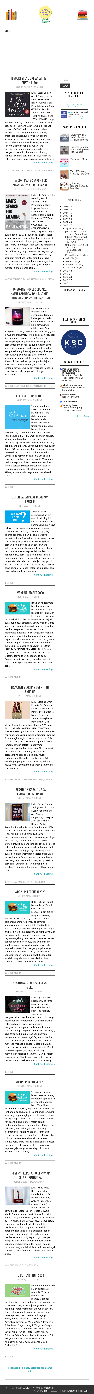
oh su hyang (30, 881)
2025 (66, 209)
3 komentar (38, 302)
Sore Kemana (69, 401)
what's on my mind (72, 385)
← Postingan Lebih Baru (17, 1367)
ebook (20, 170)
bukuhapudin (28, 1387)
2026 (66, 206)
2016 (66, 280)
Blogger (49, 1387)
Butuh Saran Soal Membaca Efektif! (30, 499)
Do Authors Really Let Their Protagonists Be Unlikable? (72, 378)
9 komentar (37, 1279)
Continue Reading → (44, 162)
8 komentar (38, 400)
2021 (66, 222)
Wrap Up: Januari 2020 (30, 1081)
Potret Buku (69, 394)
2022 (66, 219)
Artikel (10, 386)
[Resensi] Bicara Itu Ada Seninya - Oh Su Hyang (30, 791)
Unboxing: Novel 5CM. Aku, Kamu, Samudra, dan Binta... (76, 248)
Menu (7, 31)
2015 (66, 283)
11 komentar (36, 505)
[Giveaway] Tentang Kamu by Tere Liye (79, 186)
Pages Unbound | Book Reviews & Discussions (71, 370)
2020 (66, 225)
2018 (66, 273)
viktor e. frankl (48, 279)
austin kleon (12, 170)
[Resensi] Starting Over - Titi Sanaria (30, 689)
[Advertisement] (47, 53)
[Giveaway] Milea (79, 159)
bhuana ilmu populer (15, 881)
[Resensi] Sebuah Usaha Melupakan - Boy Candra (79, 149)
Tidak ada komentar (38, 189)
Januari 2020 (72, 267)
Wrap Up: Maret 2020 (30, 592)
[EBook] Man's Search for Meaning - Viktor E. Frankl (30, 182)
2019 (66, 270)
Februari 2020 (73, 264)
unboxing (49, 386)
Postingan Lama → (45, 1367)
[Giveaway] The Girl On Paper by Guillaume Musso (79, 137)
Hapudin (70, 112)
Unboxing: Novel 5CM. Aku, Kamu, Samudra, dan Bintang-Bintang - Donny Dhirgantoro (30, 293)
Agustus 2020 (73, 228)
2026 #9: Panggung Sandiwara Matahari (72, 409)
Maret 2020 (72, 261)
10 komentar (38, 86)
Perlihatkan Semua (82, 416)
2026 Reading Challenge (74, 105)
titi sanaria (48, 779)
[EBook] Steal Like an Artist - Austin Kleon (30, 80)
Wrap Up (17, 677)
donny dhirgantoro (21, 386)
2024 (66, 212)
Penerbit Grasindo (37, 386)
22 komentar (38, 991)
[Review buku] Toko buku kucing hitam (74, 388)
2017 (66, 277)
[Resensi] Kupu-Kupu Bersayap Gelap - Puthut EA (30, 1175)
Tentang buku (70, 405)
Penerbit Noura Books (32, 170)
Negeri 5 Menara (70, 396)
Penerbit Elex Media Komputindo (19, 779)
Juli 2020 (70, 258)
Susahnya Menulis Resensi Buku (30, 985)
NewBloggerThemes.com (77, 1390)
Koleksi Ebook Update (30, 396)
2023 (66, 215)
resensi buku (47, 170)
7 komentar (36, 896)
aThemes (45, 1390)
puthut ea (24, 1265)
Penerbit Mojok (13, 1265)
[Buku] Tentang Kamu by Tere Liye (79, 172)
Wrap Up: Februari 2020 (30, 891)
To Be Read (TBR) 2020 (30, 1275)
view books (85, 121)
